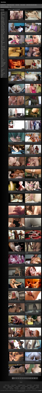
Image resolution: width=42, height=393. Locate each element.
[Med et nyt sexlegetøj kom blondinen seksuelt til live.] (16, 129)
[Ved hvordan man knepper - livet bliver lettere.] (33, 336)
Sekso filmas (32, 386)
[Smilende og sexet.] (16, 80)
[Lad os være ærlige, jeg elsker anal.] (16, 19)
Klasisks (2, 66)
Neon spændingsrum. (28, 227)
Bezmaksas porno (11, 386)
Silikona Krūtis (3, 42)
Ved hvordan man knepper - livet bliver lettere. (31, 337)
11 (32, 378)
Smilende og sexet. (11, 81)
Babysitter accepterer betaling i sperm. (30, 325)
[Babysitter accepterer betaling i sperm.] (33, 324)
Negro (2, 71)
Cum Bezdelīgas (3, 63)
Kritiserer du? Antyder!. (12, 69)
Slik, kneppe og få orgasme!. (29, 264)
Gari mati (2, 61)
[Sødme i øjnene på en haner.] (16, 153)
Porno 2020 (2, 38)
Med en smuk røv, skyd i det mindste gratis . (14, 227)
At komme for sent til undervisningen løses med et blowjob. (31, 313)
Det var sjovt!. (11, 264)
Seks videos (16, 387)
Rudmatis (2, 74)
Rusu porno (18, 386)
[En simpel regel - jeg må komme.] (16, 190)
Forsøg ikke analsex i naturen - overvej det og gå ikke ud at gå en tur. (32, 106)
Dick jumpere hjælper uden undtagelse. (14, 215)
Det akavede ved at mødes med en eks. (30, 166)
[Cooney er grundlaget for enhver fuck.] (33, 68)
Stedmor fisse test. (11, 349)
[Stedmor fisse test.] (16, 348)
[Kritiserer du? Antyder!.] (16, 68)
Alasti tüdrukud (25, 386)
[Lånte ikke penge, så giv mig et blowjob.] (16, 324)
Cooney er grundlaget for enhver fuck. (30, 69)
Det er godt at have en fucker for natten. (30, 154)
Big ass (2, 54)
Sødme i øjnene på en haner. (12, 154)
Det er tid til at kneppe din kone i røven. (14, 203)
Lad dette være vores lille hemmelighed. (30, 130)
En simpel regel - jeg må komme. (13, 191)
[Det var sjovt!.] (16, 263)
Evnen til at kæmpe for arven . (13, 252)
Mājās (2, 41)
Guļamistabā (2, 22)
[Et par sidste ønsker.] (16, 141)
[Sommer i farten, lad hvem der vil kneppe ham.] (16, 275)
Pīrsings (2, 75)
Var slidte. (10, 166)
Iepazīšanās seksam (21, 385)
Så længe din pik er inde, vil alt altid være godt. (31, 349)
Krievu (2, 57)
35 (34, 378)
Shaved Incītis (3, 14)
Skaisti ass (2, 17)
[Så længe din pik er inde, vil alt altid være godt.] (33, 348)
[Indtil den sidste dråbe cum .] (16, 287)
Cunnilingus (2, 65)
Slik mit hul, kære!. (27, 215)
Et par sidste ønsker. (11, 142)
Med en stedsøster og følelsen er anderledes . (31, 288)
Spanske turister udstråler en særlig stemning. (31, 32)
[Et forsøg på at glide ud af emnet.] (33, 80)
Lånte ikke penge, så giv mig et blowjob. (14, 325)
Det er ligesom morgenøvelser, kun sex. (14, 32)
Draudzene (2, 37)
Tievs (1, 13)
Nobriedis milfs (3, 46)
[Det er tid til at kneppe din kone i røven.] (16, 202)
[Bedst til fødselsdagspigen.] (16, 56)
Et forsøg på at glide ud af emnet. (29, 81)
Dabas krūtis (2, 18)
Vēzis (1, 45)
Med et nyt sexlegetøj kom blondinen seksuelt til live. (16, 130)
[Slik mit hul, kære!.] (33, 214)
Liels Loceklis (2, 59)
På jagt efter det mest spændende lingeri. (30, 93)
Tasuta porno (10, 387)
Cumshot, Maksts (3, 62)
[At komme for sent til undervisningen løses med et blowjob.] (33, 312)
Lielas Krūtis (2, 26)
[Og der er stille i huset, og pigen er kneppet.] (33, 202)
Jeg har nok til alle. (27, 57)
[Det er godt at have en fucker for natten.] (33, 153)
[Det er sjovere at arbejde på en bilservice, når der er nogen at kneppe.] (33, 251)
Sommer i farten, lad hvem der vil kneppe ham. (15, 276)
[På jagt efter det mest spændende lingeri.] (33, 92)
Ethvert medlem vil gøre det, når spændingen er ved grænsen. (32, 45)
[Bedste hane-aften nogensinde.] (16, 312)
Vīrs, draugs (2, 33)
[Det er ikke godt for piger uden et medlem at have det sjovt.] (33, 275)
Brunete (2, 50)
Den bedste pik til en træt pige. (13, 93)
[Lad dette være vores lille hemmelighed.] (33, 129)
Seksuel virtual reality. (28, 191)
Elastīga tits (2, 21)
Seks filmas (3, 2)
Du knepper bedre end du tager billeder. (30, 20)
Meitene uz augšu (3, 49)
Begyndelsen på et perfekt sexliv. (13, 337)
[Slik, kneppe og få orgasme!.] (33, 263)
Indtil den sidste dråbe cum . (12, 288)
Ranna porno (29, 385)
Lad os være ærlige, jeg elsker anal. (13, 20)
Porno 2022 (2, 30)
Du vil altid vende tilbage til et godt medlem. (31, 142)
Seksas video (23, 387)
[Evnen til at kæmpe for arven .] (16, 251)
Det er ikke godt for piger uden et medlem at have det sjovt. (32, 277)
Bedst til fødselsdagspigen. (12, 57)
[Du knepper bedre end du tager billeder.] (33, 19)
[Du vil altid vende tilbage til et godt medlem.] (33, 141)
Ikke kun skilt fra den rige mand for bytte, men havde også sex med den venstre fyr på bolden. (33, 362)
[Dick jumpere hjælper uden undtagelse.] (16, 214)
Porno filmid (7, 385)
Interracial (2, 53)
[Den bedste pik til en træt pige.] (16, 92)
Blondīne (2, 70)
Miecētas (2, 34)
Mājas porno (13, 385)
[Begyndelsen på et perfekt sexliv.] (16, 336)
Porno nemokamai (30, 387)
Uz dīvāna (2, 25)
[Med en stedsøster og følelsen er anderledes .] (33, 287)
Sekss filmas (40, 390)
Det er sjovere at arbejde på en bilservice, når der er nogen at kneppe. (32, 252)
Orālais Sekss (3, 29)
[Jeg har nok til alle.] (33, 56)
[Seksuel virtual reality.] (33, 190)
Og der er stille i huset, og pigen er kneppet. (31, 203)
